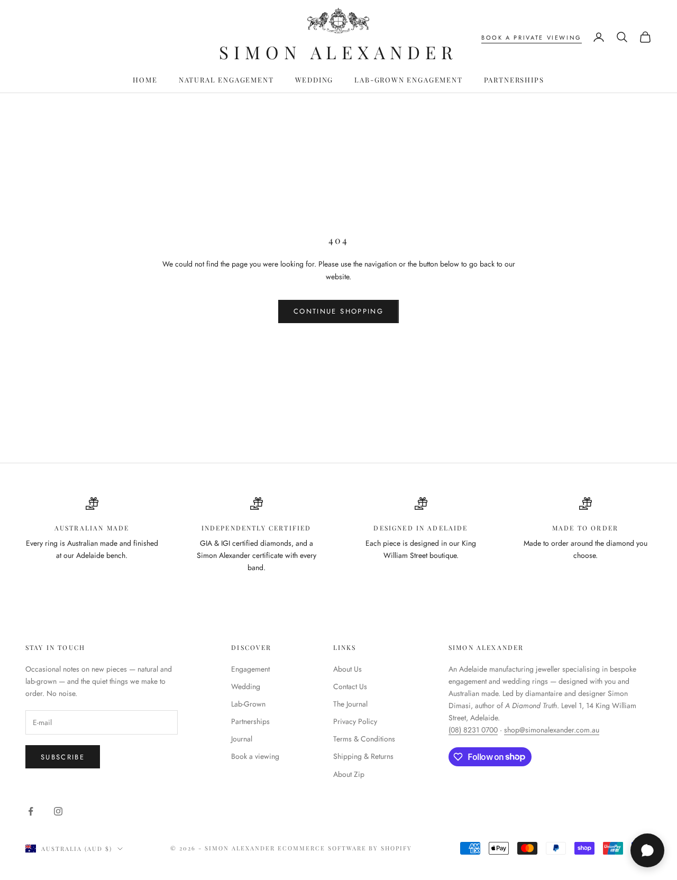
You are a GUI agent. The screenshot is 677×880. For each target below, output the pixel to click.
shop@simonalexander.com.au (551, 730)
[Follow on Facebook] (30, 811)
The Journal (350, 704)
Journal (241, 739)
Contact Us (350, 686)
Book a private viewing (531, 37)
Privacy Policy (355, 721)
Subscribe (63, 757)
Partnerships (514, 79)
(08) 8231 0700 (473, 730)
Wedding (314, 79)
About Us (347, 669)
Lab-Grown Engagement (408, 79)
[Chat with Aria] (647, 850)
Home (145, 79)
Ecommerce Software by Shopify (345, 848)
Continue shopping (338, 311)
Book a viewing (255, 756)
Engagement (250, 669)
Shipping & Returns (363, 756)
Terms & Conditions (364, 739)
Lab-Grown (248, 704)
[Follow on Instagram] (58, 811)
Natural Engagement (226, 79)
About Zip (348, 774)
